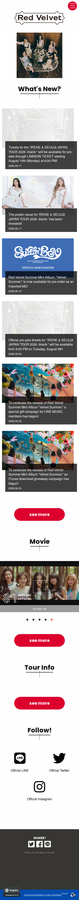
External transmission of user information (43, 894)
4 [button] (46, 619)
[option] (39, 55)
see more (39, 514)
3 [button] (39, 619)
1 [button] (27, 619)
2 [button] (33, 619)
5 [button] (52, 619)
